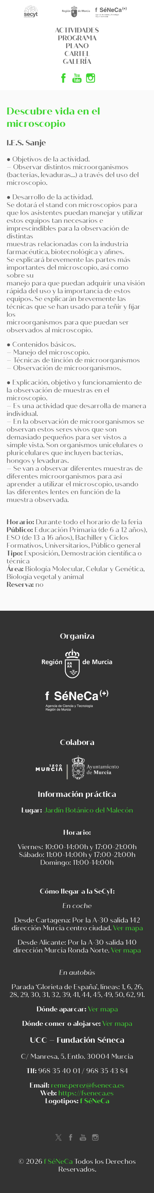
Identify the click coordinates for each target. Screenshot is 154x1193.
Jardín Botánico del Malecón (88, 810)
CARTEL (77, 54)
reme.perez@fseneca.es (87, 1085)
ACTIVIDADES (77, 30)
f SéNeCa (94, 1101)
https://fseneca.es (86, 1093)
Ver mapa (128, 928)
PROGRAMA (77, 38)
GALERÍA (77, 61)
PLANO (77, 46)
